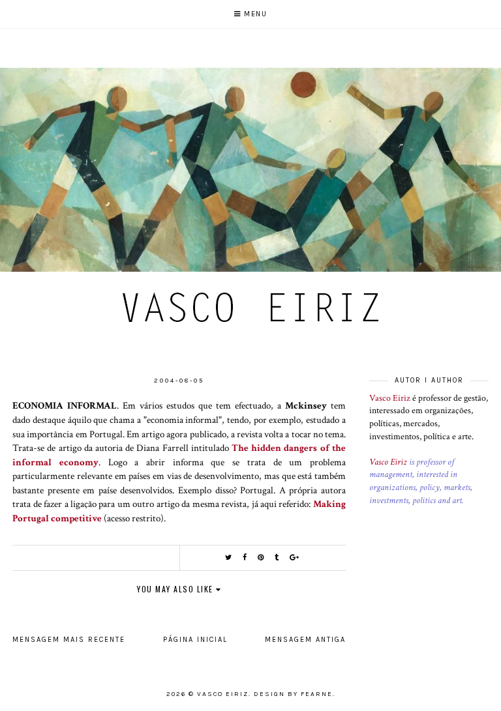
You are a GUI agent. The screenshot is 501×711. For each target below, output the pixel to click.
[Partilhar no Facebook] (245, 557)
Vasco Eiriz (389, 398)
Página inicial (195, 639)
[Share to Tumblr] (277, 557)
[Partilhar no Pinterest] (261, 557)
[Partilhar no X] (229, 557)
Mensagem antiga (305, 639)
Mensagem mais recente (68, 639)
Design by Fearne (293, 694)
